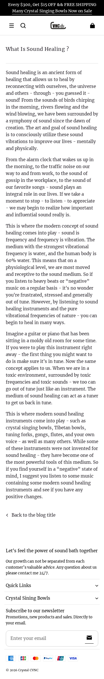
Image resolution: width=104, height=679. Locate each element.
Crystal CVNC (28, 670)
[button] (11, 25)
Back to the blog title (33, 515)
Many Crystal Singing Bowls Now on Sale (52, 11)
